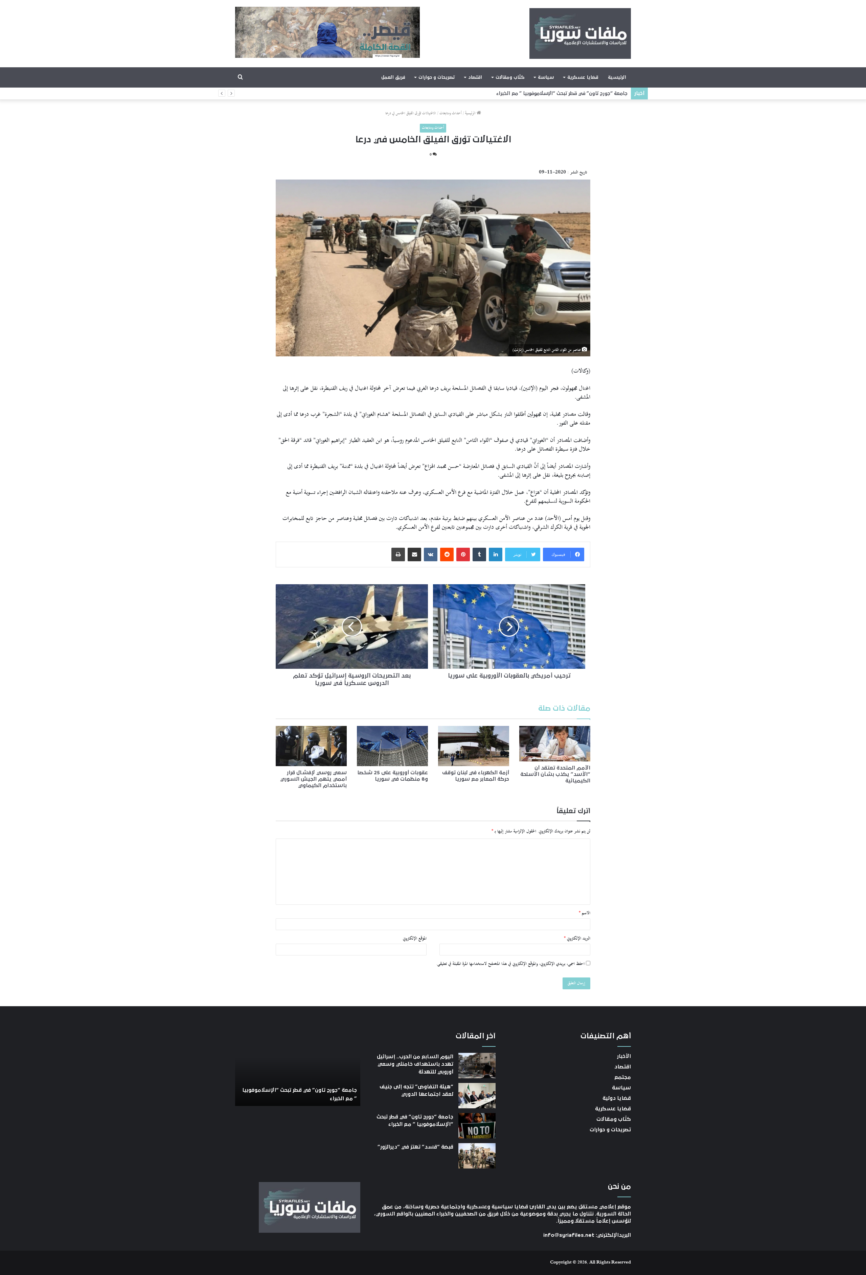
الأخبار (624, 1056)
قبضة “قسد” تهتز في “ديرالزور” (592, 93)
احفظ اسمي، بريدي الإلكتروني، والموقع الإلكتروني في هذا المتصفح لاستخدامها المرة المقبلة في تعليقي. (510, 964)
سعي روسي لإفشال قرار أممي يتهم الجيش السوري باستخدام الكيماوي (313, 779)
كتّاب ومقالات (510, 77)
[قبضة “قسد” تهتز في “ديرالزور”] (477, 1155)
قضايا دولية (616, 1098)
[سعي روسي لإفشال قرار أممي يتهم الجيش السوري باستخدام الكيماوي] (311, 746)
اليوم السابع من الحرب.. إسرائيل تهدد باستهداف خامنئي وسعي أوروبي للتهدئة (415, 1064)
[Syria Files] (580, 33)
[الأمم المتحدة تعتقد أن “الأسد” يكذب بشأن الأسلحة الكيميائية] (554, 743)
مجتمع (622, 1077)
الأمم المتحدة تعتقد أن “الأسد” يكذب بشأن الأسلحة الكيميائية (555, 774)
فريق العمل (393, 77)
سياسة (546, 77)
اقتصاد (475, 77)
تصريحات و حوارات (436, 77)
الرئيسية (617, 77)
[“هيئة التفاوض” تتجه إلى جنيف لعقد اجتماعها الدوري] (477, 1095)
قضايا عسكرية (582, 77)
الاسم (584, 913)
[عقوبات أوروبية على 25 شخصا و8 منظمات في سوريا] (392, 746)
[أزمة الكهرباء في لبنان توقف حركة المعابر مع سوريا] (473, 746)
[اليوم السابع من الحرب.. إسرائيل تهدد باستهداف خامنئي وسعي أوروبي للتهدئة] (477, 1065)
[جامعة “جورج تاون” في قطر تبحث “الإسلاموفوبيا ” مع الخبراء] (477, 1125)
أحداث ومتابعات (450, 113)
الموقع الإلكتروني (415, 939)
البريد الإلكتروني (577, 939)
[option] (297, 1069)
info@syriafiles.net (568, 1235)
